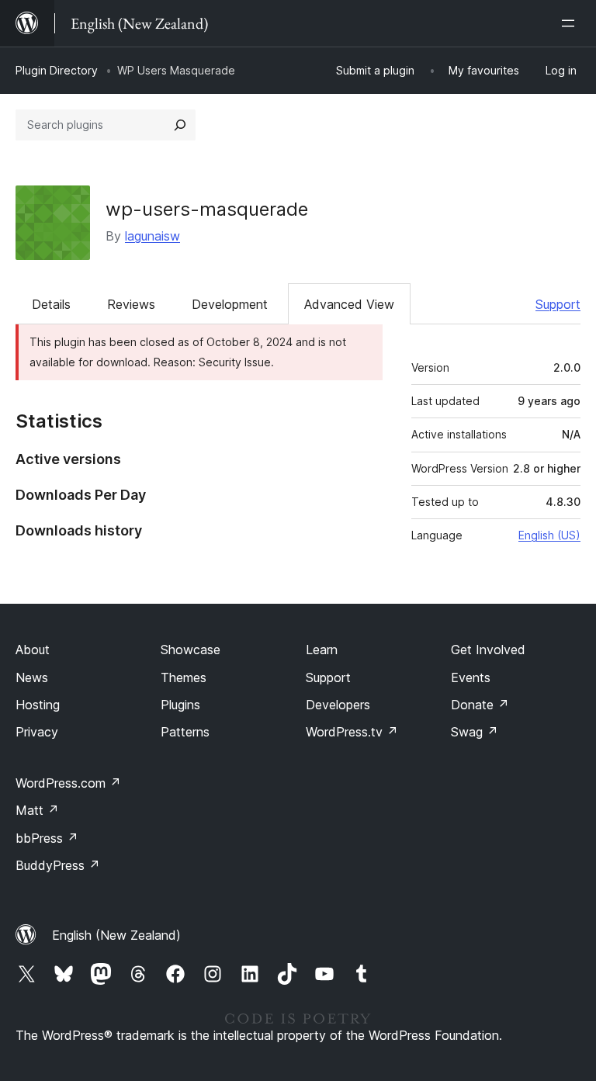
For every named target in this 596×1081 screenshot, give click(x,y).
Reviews (131, 304)
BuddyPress (58, 865)
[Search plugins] (180, 124)
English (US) (549, 535)
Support (557, 304)
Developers (338, 704)
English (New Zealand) (116, 935)
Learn (322, 649)
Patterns (185, 732)
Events (470, 677)
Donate (480, 704)
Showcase (190, 649)
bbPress (47, 838)
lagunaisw (152, 236)
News (32, 677)
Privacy (37, 732)
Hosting (38, 704)
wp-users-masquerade (207, 209)
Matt (37, 810)
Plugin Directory (57, 70)
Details (51, 304)
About (33, 649)
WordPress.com (68, 783)
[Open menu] (571, 23)
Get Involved (488, 649)
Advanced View (349, 304)
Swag (474, 732)
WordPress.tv (352, 732)
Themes (183, 677)
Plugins (180, 704)
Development (230, 304)
